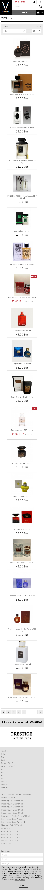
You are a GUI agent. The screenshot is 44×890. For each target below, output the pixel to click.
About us (4, 751)
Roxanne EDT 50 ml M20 (10, 837)
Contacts (4, 760)
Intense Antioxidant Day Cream (13, 819)
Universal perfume (8, 843)
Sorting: (6, 27)
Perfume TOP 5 (7, 763)
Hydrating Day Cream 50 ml (12, 801)
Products (4, 769)
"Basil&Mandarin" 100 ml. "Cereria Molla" (17, 794)
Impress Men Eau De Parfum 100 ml (15, 816)
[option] (22, 737)
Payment (4, 757)
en (41, 2)
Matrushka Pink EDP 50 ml (11, 825)
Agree (23, 885)
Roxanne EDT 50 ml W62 (10, 840)
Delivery (4, 754)
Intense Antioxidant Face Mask (13, 822)
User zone (34, 2)
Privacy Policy (20, 879)
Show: (38, 27)
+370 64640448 (19, 2)
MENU (24, 12)
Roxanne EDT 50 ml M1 (10, 831)
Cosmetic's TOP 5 (8, 766)
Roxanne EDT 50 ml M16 (10, 834)
